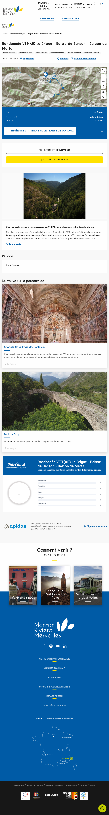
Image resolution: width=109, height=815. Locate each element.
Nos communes (19, 785)
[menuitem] (13, 10)
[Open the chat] (102, 808)
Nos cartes (30, 785)
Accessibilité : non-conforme (54, 785)
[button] (88, 4)
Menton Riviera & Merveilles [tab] (60, 718)
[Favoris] (93, 4)
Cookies (92, 785)
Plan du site (83, 785)
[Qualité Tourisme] (25, 796)
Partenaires (39, 785)
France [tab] (39, 718)
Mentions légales (71, 785)
